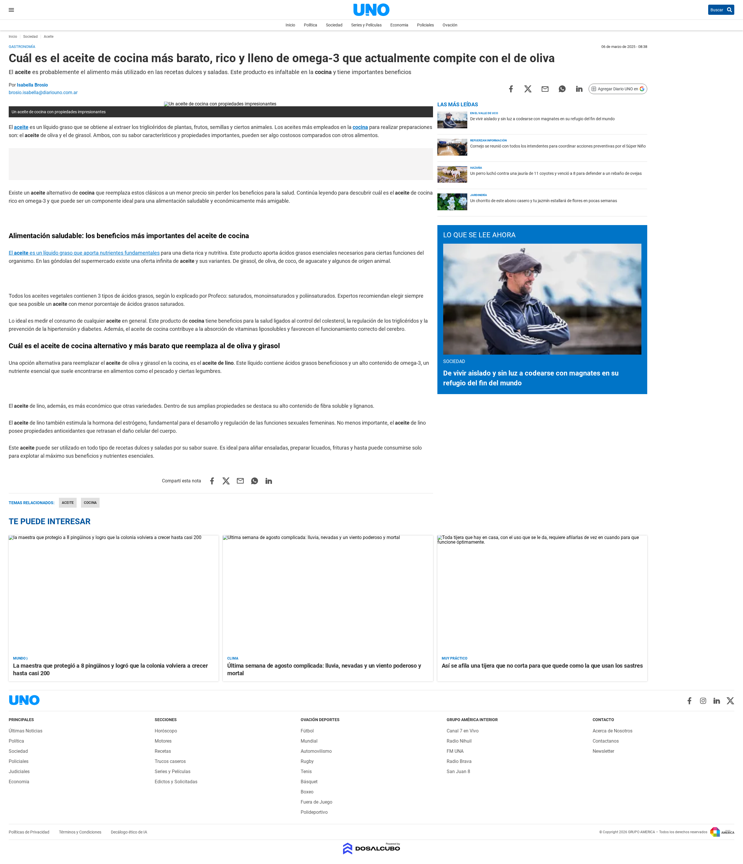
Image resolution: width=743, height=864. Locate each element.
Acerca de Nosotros (612, 731)
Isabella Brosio (32, 85)
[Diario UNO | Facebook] (689, 700)
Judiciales (19, 771)
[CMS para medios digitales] (371, 849)
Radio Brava (459, 761)
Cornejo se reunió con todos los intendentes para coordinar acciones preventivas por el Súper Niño (558, 146)
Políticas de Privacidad (29, 832)
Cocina (90, 503)
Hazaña (476, 167)
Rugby (307, 761)
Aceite (68, 503)
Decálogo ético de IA (129, 832)
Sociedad (334, 25)
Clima (232, 658)
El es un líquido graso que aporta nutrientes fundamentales (84, 253)
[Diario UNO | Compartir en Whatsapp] (562, 88)
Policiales (425, 25)
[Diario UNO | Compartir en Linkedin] (579, 88)
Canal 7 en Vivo (463, 731)
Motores (163, 741)
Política (310, 25)
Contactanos (606, 741)
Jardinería (478, 195)
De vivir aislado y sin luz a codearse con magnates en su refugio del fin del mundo (542, 118)
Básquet (309, 781)
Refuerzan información (488, 140)
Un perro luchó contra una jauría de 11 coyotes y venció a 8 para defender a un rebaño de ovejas (556, 173)
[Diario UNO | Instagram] (703, 700)
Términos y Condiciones (80, 832)
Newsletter (603, 751)
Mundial (309, 741)
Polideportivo (314, 812)
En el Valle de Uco (484, 113)
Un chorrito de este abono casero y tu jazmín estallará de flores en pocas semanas (543, 200)
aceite (21, 127)
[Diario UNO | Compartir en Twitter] (527, 88)
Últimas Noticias (25, 731)
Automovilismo (316, 751)
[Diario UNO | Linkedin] (717, 700)
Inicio (290, 25)
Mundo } (20, 658)
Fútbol (307, 731)
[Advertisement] (221, 164)
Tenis (306, 771)
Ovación (450, 25)
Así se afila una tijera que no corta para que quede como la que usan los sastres (542, 665)
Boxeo (307, 792)
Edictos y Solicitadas (176, 781)
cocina (360, 127)
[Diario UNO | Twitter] (730, 700)
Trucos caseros (170, 761)
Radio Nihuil (459, 741)
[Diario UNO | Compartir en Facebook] (510, 88)
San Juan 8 (458, 771)
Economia (399, 25)
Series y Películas (366, 25)
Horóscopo (166, 731)
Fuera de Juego (316, 802)
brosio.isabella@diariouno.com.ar (43, 92)
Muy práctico (454, 658)
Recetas (163, 751)
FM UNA (455, 751)
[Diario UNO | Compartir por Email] (545, 88)
